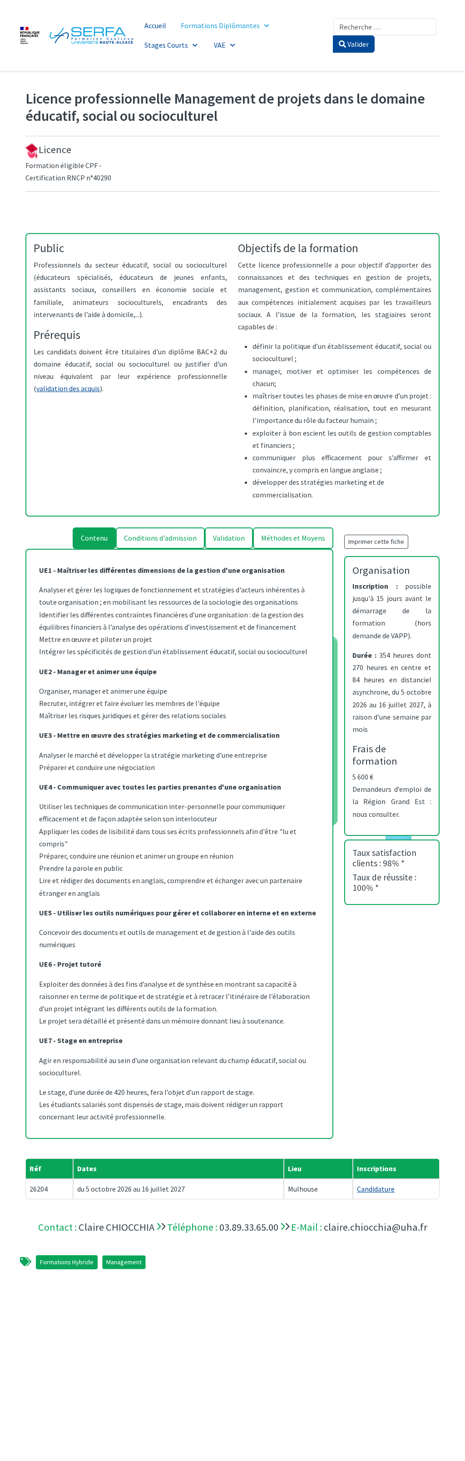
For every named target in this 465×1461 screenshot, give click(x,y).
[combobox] (384, 26)
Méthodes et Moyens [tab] (293, 537)
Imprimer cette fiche (376, 541)
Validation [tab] (229, 537)
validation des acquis (68, 388)
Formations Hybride (67, 1262)
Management (124, 1262)
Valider (357, 44)
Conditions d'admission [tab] (160, 537)
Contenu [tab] (94, 537)
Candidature (376, 1188)
